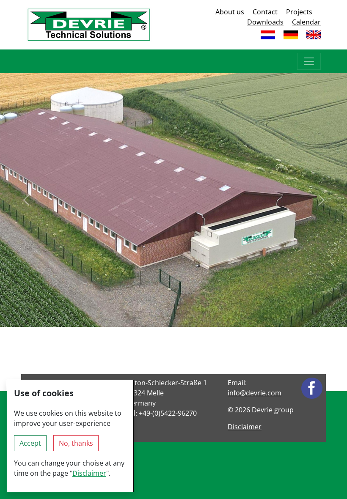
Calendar (306, 22)
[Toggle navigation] (309, 61)
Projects (299, 11)
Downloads (265, 22)
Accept (30, 443)
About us (229, 11)
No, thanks (76, 443)
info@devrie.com (254, 393)
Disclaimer (245, 426)
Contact (265, 11)
